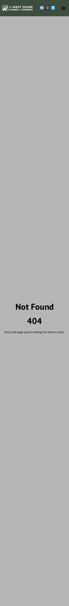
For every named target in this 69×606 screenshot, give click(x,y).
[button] (63, 8)
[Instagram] (47, 8)
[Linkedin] (53, 8)
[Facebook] (41, 8)
